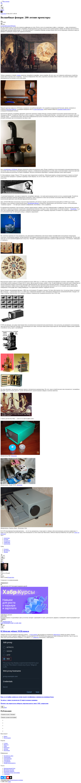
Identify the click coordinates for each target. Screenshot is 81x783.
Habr (9, 781)
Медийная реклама (9, 769)
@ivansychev (10, 577)
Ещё (5, 707)
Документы (7, 760)
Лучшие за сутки (5, 714)
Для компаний (8, 758)
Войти (5, 736)
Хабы (5, 746)
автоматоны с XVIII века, (11, 169)
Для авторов (7, 757)
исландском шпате (38, 109)
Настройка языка (5, 780)
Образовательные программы (12, 772)
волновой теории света (63, 109)
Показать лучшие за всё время (8, 717)
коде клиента (33, 634)
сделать (19, 75)
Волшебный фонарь (33, 203)
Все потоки (6, 1)
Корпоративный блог (9, 768)
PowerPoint (73, 209)
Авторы (6, 749)
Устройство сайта (8, 755)
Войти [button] (2, 10)
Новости (6, 744)
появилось (36, 637)
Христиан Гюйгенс (11, 109)
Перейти (3, 619)
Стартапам (7, 774)
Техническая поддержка (16, 780)
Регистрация (7, 738)
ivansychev (3, 13)
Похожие (13, 714)
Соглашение (7, 761)
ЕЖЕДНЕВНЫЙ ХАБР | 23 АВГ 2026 (11, 623)
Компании (6, 747)
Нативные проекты (9, 771)
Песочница (7, 750)
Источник (14, 456)
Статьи (6, 743)
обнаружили (56, 634)
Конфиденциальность (10, 763)
